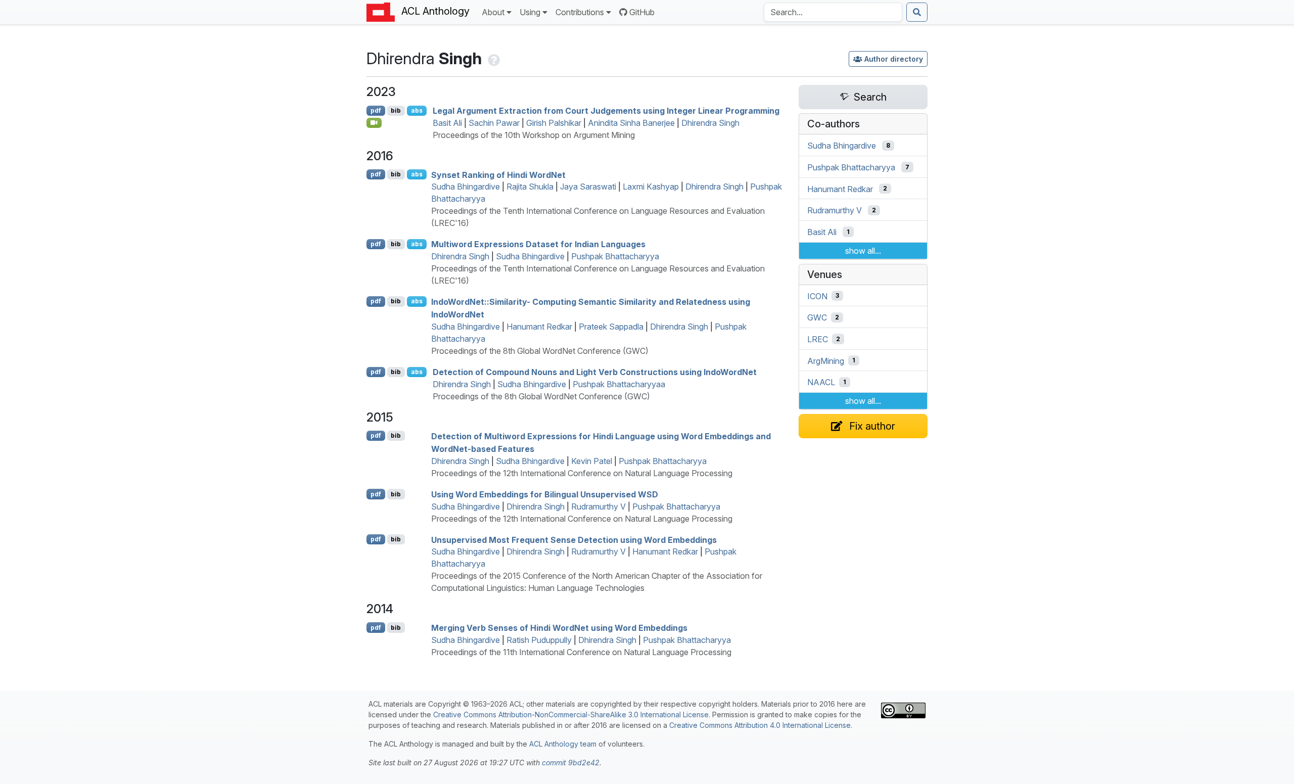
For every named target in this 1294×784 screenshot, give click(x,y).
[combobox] (833, 12)
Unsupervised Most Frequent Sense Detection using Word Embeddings (574, 539)
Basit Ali (447, 123)
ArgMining (825, 360)
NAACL (821, 382)
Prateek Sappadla (611, 326)
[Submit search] (917, 12)
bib (396, 110)
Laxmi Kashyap (651, 186)
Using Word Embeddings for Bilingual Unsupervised (544, 494)
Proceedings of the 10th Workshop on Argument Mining (534, 135)
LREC (817, 339)
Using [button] (530, 12)
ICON (817, 296)
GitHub (642, 12)
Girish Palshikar (553, 123)
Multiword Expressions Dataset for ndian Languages (538, 244)
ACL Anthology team (562, 744)
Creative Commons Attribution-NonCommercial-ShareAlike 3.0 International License (571, 714)
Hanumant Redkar (539, 326)
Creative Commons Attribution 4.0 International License (760, 725)
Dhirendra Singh (710, 123)
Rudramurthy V (598, 506)
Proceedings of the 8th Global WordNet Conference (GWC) (540, 351)
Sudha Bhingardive (465, 186)
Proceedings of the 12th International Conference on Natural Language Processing (581, 473)
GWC (817, 317)
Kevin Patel (591, 461)
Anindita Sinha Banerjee (631, 123)
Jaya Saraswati (588, 186)
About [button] (493, 12)
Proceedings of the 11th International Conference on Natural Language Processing (581, 652)
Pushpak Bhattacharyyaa (619, 384)
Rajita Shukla (529, 186)
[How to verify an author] (493, 58)
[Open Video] (374, 123)
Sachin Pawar (494, 123)
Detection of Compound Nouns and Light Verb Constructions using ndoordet (595, 372)
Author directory (893, 59)
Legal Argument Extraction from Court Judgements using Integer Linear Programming (606, 111)
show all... (863, 251)
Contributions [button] (580, 12)
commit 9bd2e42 (570, 762)
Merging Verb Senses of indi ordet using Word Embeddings (559, 628)
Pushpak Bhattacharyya (615, 256)
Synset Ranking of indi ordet (498, 174)
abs (417, 110)
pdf (376, 110)
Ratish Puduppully (539, 640)
